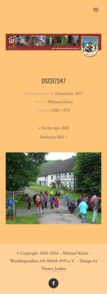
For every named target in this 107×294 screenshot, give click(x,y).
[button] (99, 6)
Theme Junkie (53, 269)
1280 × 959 (60, 110)
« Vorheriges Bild (53, 128)
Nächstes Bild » (53, 137)
